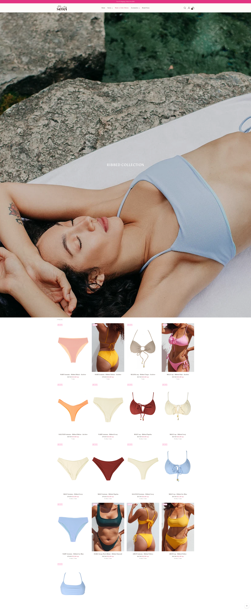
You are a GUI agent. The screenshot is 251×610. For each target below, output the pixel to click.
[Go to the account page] (189, 8)
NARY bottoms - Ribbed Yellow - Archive (108, 374)
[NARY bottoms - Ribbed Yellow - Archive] (108, 347)
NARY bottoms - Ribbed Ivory (108, 434)
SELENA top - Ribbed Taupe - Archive (143, 374)
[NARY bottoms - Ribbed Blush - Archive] (73, 347)
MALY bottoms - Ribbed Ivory (73, 494)
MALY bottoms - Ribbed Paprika (108, 494)
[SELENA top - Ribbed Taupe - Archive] (143, 347)
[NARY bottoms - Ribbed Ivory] (108, 407)
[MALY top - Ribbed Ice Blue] (178, 467)
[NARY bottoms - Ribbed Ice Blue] (73, 527)
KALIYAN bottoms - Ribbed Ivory (143, 494)
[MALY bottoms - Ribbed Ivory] (73, 467)
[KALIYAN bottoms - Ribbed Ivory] (143, 467)
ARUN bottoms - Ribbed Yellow (143, 554)
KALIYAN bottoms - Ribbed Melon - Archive (73, 434)
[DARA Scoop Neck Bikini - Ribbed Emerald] (108, 527)
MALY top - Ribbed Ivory (178, 434)
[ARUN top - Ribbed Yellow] (178, 527)
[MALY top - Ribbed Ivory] (178, 407)
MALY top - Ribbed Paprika (143, 434)
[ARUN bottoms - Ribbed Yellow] (143, 527)
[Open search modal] (185, 8)
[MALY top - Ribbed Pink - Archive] (178, 347)
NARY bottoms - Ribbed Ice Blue (73, 554)
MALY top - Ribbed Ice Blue (178, 494)
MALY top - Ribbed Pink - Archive (178, 374)
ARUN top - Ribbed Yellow (177, 554)
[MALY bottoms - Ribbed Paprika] (108, 467)
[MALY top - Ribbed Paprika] (143, 407)
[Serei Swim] (62, 7)
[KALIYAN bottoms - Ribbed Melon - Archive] (73, 407)
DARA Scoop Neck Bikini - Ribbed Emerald (108, 554)
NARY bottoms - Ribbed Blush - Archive (73, 374)
